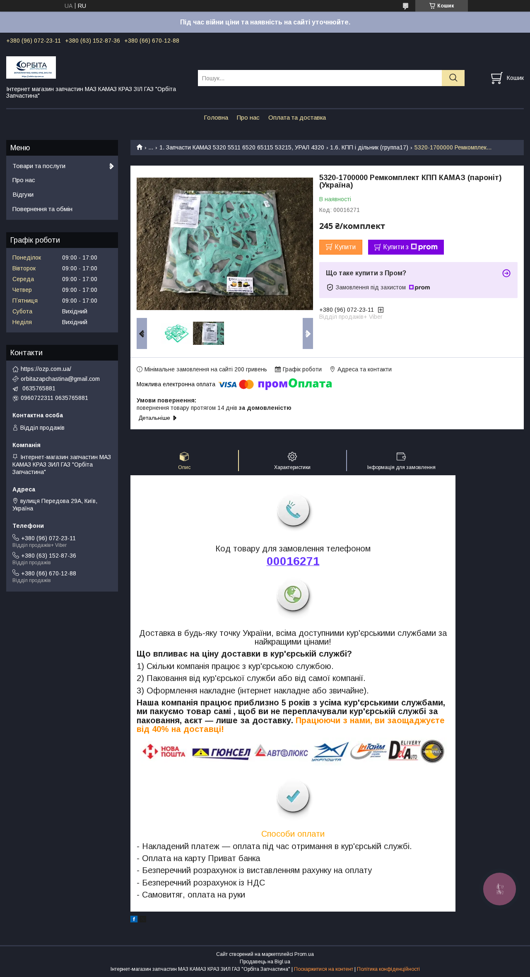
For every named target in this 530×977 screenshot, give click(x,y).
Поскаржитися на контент (323, 969)
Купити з (396, 246)
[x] (143, 920)
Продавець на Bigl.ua (265, 962)
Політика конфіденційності (388, 969)
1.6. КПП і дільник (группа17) (369, 147)
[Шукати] (453, 78)
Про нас (248, 117)
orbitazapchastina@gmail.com (60, 378)
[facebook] (133, 920)
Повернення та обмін (42, 208)
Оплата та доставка (297, 117)
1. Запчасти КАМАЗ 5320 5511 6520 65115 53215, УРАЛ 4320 (241, 147)
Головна (216, 117)
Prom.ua (304, 954)
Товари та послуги (38, 165)
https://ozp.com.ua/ (46, 369)
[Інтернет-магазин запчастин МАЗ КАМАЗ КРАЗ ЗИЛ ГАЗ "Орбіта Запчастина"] (97, 67)
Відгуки (23, 194)
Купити (345, 246)
